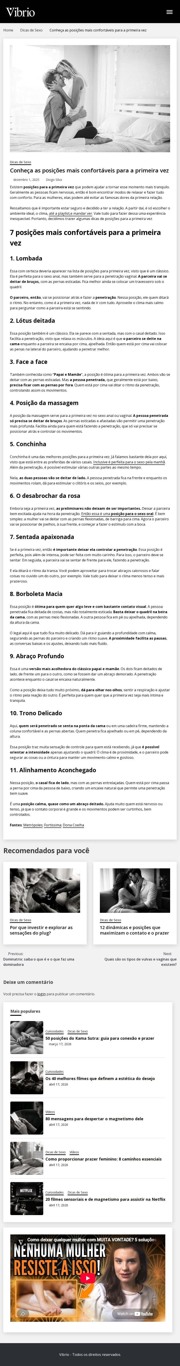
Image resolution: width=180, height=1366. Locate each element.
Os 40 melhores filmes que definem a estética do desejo (100, 1078)
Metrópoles (33, 825)
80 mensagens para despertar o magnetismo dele (94, 1118)
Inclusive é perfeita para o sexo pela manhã (129, 462)
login (41, 994)
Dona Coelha (73, 825)
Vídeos (50, 1112)
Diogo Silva (54, 180)
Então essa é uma (117, 513)
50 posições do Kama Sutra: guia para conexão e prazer (99, 1038)
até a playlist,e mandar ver (70, 213)
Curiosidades (54, 1031)
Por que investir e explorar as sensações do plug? (41, 930)
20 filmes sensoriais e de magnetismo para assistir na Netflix (105, 1199)
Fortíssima (52, 825)
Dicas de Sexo (20, 162)
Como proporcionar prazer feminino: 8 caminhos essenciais (103, 1159)
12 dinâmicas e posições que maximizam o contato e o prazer (134, 930)
